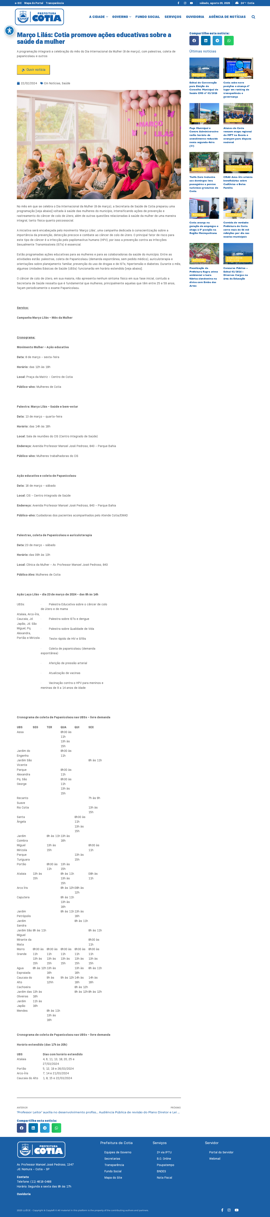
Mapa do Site (113, 1177)
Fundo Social (147, 17)
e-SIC (18, 3)
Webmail (214, 1159)
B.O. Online (164, 1159)
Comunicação (236, 74)
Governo (120, 17)
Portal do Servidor (221, 1152)
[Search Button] (253, 17)
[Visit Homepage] (39, 16)
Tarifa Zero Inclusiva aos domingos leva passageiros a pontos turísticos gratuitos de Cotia (203, 184)
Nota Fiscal (164, 1177)
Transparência (55, 3)
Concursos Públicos (235, 259)
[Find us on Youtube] (191, 3)
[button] (21, 1128)
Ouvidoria (195, 17)
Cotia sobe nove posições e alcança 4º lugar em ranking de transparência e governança (236, 89)
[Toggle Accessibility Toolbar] (9, 31)
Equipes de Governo (117, 1152)
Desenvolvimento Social (238, 168)
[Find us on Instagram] (185, 3)
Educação (234, 120)
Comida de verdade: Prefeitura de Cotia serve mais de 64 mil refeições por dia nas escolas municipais (236, 229)
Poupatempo (165, 1165)
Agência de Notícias (227, 17)
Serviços (173, 17)
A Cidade (97, 17)
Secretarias (112, 1159)
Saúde (66, 83)
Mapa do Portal (33, 3)
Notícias (54, 83)
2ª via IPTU (164, 1152)
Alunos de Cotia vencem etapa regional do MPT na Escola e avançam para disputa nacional (237, 135)
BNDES (161, 1171)
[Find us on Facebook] (178, 3)
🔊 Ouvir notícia (33, 70)
